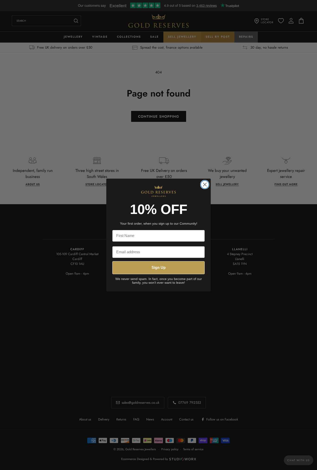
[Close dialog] (205, 184)
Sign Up (159, 268)
